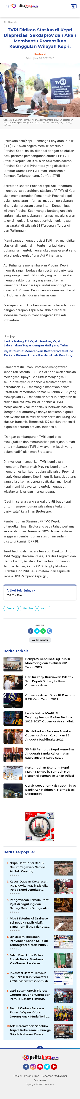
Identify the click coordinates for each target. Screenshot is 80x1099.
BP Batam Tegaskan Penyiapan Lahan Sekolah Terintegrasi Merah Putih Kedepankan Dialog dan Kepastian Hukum (29, 941)
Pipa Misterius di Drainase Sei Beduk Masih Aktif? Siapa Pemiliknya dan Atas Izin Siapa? (29, 923)
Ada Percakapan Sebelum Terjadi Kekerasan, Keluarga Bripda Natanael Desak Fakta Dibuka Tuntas (30, 1030)
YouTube (56, 1071)
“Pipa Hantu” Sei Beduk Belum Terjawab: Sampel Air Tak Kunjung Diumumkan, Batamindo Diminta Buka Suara (28, 867)
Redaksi (17, 1075)
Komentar (42, 640)
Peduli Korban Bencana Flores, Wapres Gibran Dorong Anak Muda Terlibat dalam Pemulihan (30, 1012)
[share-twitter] (37, 631)
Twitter (49, 1071)
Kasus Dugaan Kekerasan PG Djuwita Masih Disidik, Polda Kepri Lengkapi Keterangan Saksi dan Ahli (29, 886)
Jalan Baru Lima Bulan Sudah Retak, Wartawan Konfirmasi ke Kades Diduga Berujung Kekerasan (27, 959)
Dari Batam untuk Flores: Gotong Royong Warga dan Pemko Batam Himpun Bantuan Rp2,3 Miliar (30, 995)
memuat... (14, 595)
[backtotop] (40, 1049)
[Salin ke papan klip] (49, 631)
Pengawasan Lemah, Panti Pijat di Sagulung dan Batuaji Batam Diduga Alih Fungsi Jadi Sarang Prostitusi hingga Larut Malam (29, 904)
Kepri (44, 608)
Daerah (11, 608)
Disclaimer (40, 1080)
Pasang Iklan (31, 1075)
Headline (28, 608)
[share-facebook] (30, 631)
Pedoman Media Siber (54, 1075)
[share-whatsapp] (43, 631)
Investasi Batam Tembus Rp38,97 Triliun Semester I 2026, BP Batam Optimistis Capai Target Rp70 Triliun (30, 977)
